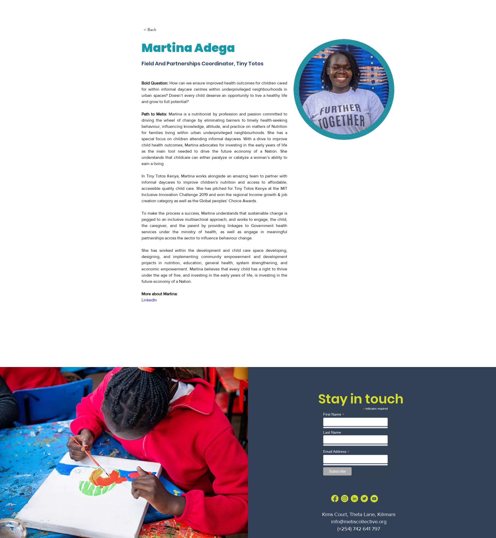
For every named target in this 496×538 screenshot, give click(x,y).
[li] (354, 498)
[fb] (335, 498)
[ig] (344, 498)
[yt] (374, 498)
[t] (364, 498)
